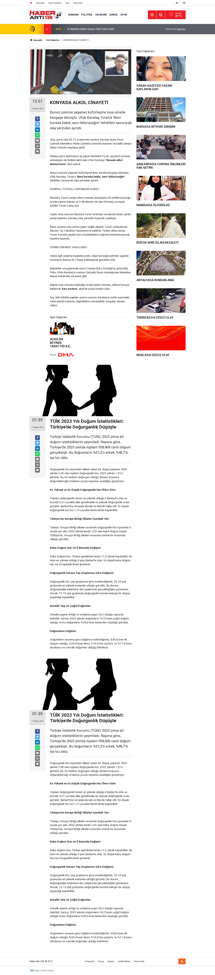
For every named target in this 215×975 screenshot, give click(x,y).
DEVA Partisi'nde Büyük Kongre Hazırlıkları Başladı (92, 29)
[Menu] (152, 15)
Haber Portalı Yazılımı (44, 970)
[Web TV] (177, 2)
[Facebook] (37, 119)
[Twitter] (37, 124)
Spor (123, 14)
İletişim (111, 961)
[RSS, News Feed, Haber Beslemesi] (182, 961)
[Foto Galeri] (184, 2)
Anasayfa (89, 961)
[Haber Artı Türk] (45, 14)
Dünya (113, 14)
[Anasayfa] (31, 3)
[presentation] (40, 29)
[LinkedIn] (37, 129)
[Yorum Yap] (37, 151)
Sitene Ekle (77, 3)
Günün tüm (176, 29)
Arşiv (67, 3)
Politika (86, 14)
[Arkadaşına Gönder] (37, 140)
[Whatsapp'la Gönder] (37, 135)
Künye (101, 961)
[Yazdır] (37, 146)
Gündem (73, 14)
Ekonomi (101, 14)
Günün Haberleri (55, 3)
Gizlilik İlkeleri (124, 961)
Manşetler (40, 3)
